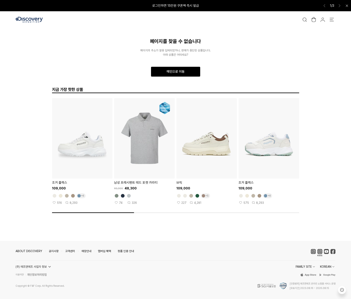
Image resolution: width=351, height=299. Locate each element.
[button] (34, 267)
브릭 (179, 183)
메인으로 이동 (176, 72)
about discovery (29, 251)
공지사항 (54, 251)
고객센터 (70, 251)
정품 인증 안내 (126, 251)
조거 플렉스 (59, 183)
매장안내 (86, 251)
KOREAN (325, 266)
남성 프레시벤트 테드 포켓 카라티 (136, 183)
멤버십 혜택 (104, 251)
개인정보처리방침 (37, 274)
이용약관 (20, 274)
